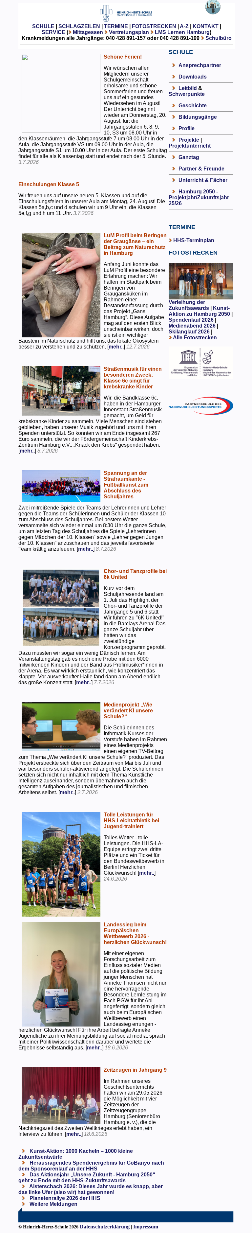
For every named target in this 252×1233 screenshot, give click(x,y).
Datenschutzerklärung (105, 1226)
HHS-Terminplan (193, 240)
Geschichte (192, 105)
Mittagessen (88, 32)
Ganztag (188, 157)
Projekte (188, 140)
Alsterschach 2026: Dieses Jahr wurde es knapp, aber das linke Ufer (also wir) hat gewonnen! (90, 1189)
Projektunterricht (190, 146)
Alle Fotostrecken (195, 337)
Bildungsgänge (197, 117)
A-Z (184, 26)
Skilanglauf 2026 (189, 331)
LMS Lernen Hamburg (182, 32)
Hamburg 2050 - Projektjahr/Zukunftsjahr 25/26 (199, 197)
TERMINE (116, 26)
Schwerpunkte (187, 94)
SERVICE (53, 32)
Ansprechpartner (199, 65)
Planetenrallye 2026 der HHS (64, 1198)
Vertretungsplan (129, 32)
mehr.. (116, 346)
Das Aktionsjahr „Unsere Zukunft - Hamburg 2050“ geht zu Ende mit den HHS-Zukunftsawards (86, 1177)
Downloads (192, 77)
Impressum (145, 1226)
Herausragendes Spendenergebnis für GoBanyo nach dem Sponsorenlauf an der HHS (91, 1165)
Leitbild (187, 88)
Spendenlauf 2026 (191, 320)
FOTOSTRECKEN (154, 26)
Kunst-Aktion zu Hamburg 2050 (200, 311)
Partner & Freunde (201, 168)
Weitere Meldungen (53, 1204)
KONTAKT (206, 26)
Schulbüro (218, 38)
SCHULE (43, 26)
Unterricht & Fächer (202, 180)
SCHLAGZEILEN (79, 26)
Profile (186, 128)
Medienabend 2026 (192, 326)
